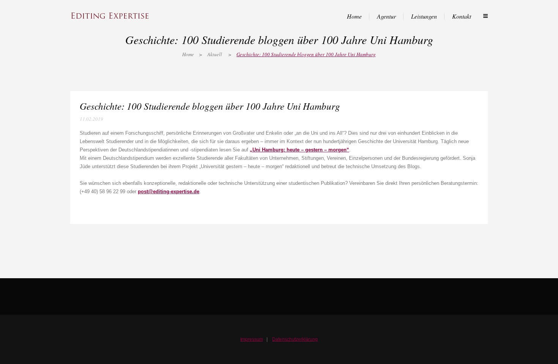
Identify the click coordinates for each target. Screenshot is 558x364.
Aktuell (214, 54)
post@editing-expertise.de (168, 191)
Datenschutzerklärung (295, 339)
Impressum (251, 339)
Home (188, 54)
